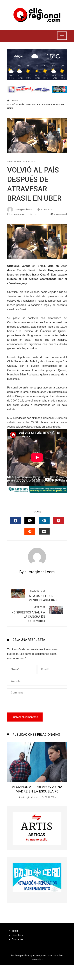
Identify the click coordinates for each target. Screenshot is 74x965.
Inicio (15, 930)
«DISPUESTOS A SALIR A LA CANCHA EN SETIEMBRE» (28, 614)
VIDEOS (32, 162)
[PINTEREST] (58, 520)
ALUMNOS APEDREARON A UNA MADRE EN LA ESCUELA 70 (37, 789)
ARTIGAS (11, 162)
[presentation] (10, 770)
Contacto (17, 939)
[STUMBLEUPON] (29, 531)
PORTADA (22, 162)
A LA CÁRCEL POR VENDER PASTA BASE (43, 596)
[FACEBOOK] (15, 520)
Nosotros (17, 935)
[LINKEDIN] (44, 520)
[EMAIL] (44, 531)
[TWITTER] (29, 520)
